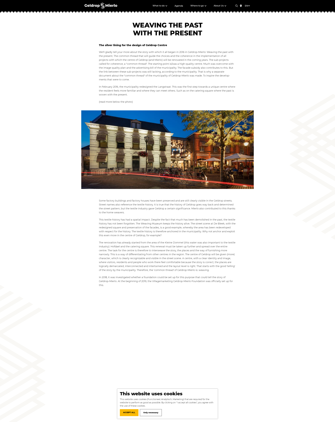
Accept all (129, 412)
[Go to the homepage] (101, 6)
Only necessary (150, 412)
